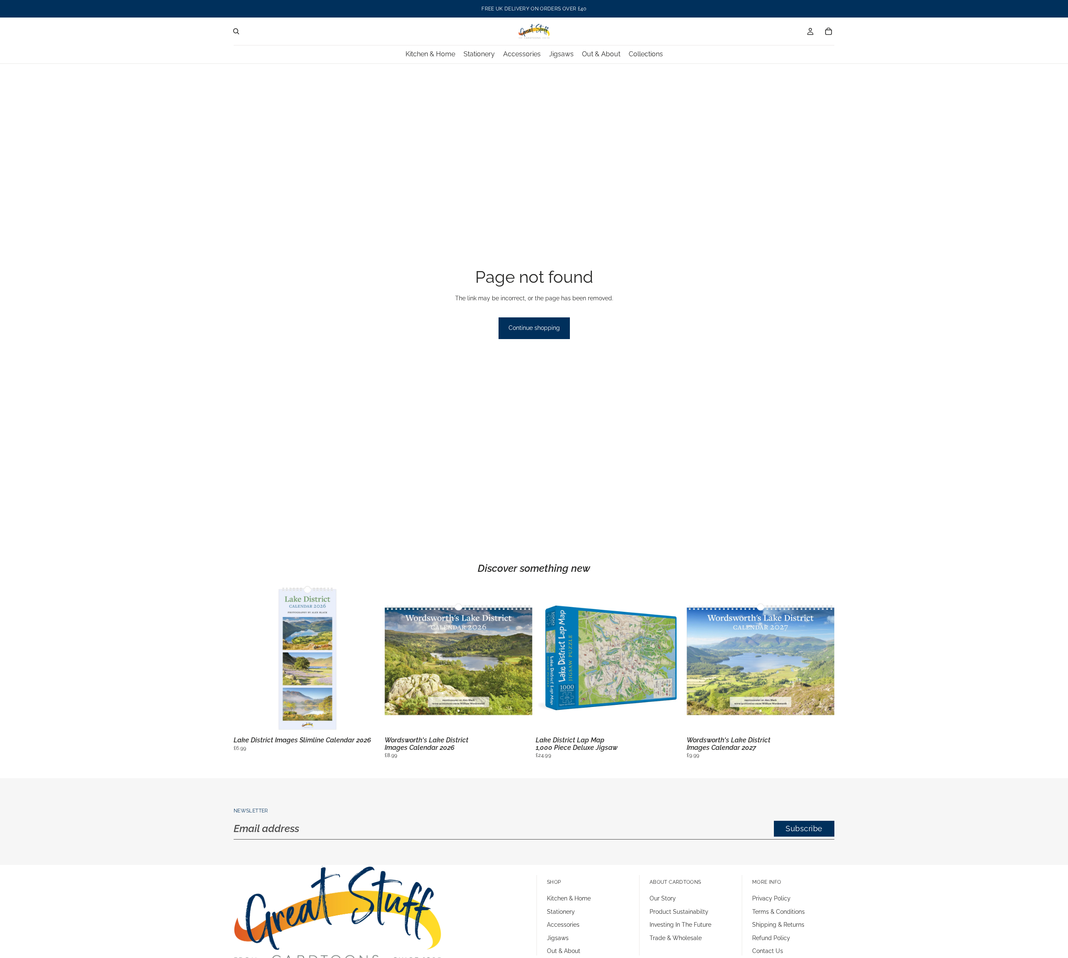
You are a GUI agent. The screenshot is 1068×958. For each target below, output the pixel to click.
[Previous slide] (246, 659)
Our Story (663, 898)
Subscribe (804, 828)
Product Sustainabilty (679, 911)
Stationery (561, 911)
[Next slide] (368, 659)
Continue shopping (534, 327)
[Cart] (828, 31)
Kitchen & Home (569, 898)
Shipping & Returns (778, 924)
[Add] (368, 720)
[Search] (236, 31)
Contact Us (767, 951)
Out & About (563, 951)
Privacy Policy (771, 898)
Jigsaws (558, 938)
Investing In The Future (680, 924)
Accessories (563, 924)
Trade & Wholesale (676, 938)
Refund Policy (771, 938)
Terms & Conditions (778, 911)
